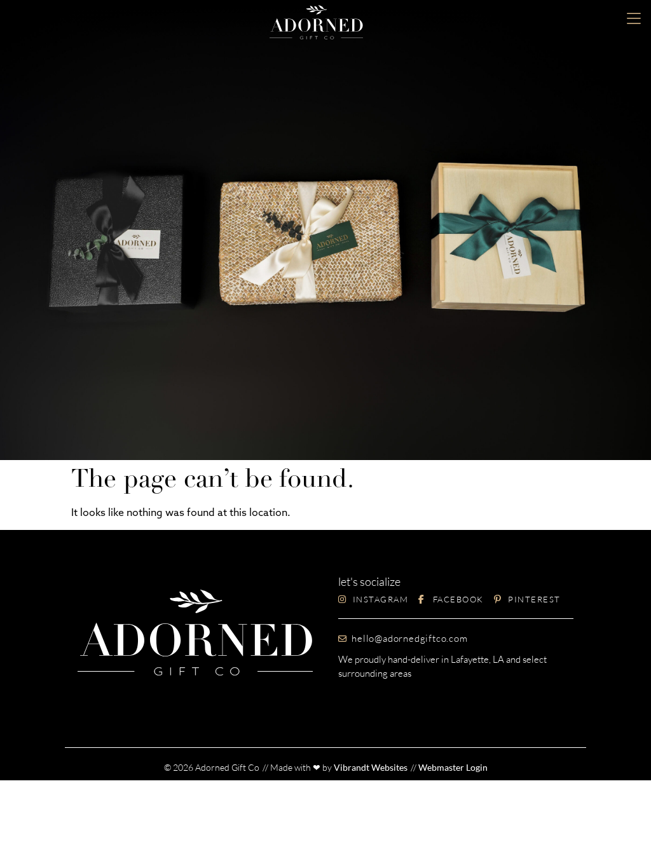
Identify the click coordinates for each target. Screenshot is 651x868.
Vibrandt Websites (371, 767)
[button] (633, 20)
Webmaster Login (453, 767)
